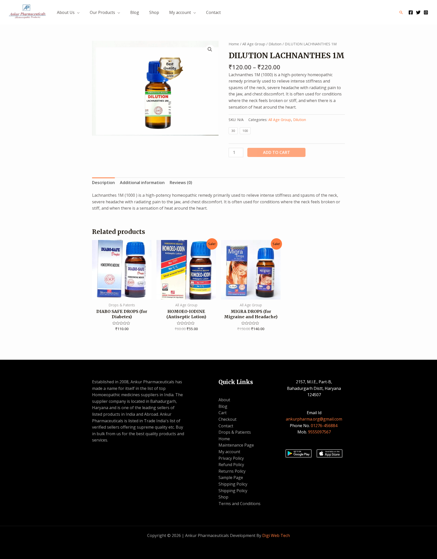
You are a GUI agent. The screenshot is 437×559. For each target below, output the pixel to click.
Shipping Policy (233, 484)
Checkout (227, 419)
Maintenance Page (236, 445)
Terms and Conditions (239, 503)
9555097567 (319, 432)
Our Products (102, 12)
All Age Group (253, 43)
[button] (209, 49)
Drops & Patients (235, 432)
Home (234, 43)
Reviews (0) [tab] (181, 182)
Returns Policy (232, 471)
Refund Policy (231, 464)
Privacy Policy (231, 458)
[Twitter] (418, 12)
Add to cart (276, 152)
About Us (66, 12)
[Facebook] (410, 12)
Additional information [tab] (142, 182)
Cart (223, 412)
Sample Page (231, 477)
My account (180, 12)
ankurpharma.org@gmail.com (314, 419)
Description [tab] (103, 182)
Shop (154, 12)
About (224, 400)
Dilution (275, 43)
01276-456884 (324, 425)
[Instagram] (426, 12)
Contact (213, 12)
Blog (134, 12)
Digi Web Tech (276, 535)
